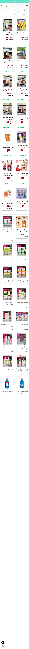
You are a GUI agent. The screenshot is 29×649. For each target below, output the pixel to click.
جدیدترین (23, 14)
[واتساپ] (2, 646)
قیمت (8, 14)
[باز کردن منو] (26, 6)
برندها (15, 14)
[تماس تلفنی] (2, 642)
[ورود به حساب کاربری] (6, 6)
